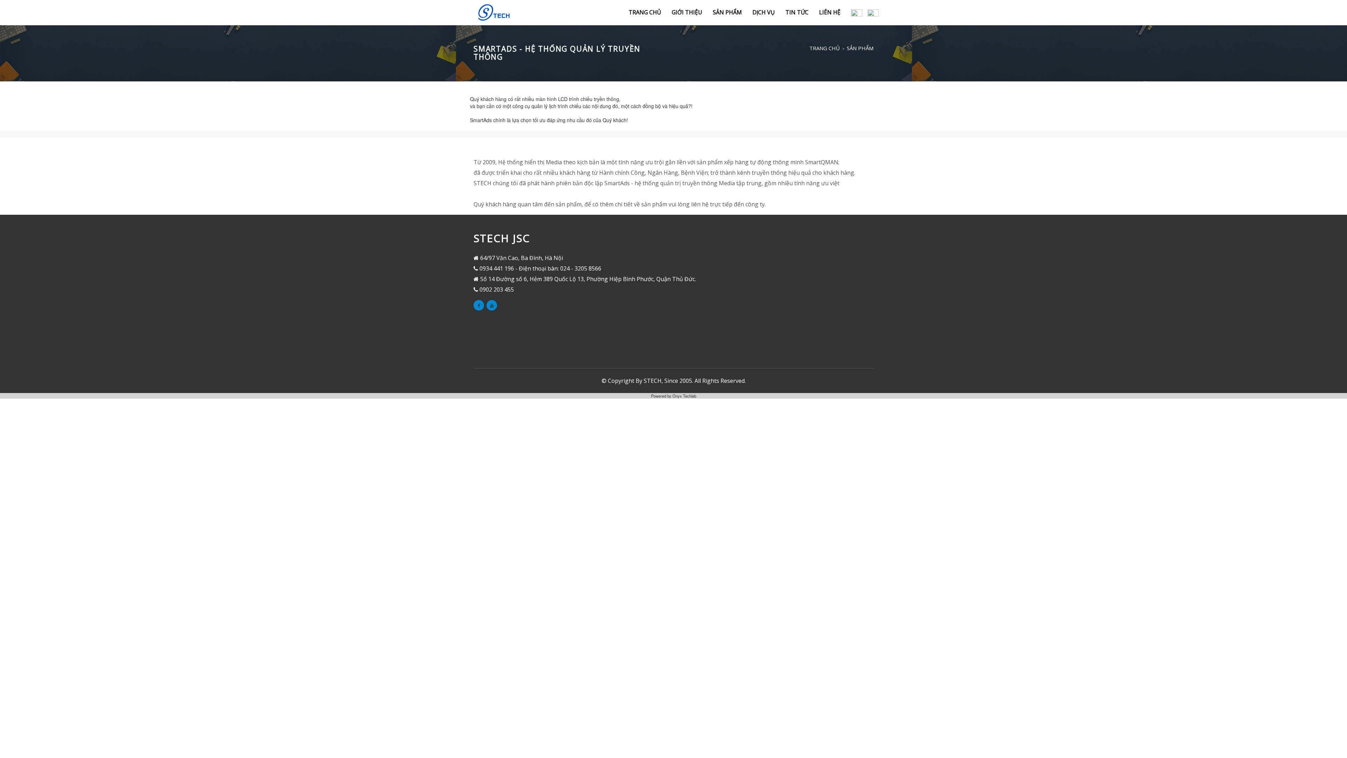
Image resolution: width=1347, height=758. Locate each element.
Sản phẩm (727, 12)
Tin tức (797, 12)
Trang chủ (645, 12)
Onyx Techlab (684, 396)
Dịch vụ (763, 12)
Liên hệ (829, 12)
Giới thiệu (687, 12)
